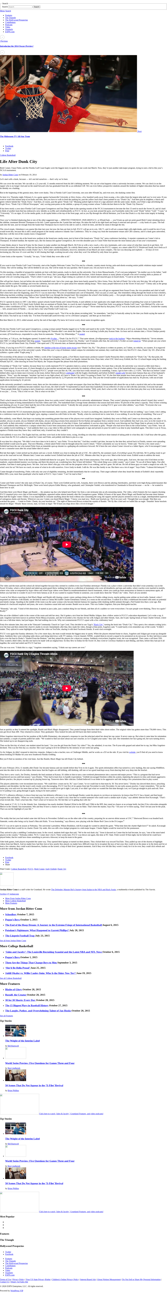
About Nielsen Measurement (109, 1279)
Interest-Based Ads (88, 1279)
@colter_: (54, 338)
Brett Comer (39, 869)
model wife (120, 373)
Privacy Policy (19, 1279)
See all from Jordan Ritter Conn (13, 941)
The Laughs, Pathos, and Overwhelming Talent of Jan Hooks (38, 1010)
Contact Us (4, 1282)
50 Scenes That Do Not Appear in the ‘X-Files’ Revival (34, 1085)
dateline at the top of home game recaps (60, 348)
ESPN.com (9, 32)
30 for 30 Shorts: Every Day (20, 1000)
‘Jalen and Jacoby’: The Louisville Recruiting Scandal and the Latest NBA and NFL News (54, 952)
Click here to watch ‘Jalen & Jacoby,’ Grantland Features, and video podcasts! (71, 1114)
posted (82, 334)
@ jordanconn (13, 894)
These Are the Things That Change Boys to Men (31, 962)
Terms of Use (5, 1279)
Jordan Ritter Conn (10, 175)
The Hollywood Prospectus (16, 20)
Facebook (9, 146)
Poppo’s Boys (12, 919)
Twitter (8, 148)
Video (7, 27)
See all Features (6, 1016)
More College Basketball (15, 901)
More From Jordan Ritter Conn (18, 898)
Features (8, 15)
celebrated (70, 373)
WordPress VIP (16, 1291)
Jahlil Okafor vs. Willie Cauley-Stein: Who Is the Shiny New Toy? (40, 973)
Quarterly (9, 29)
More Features (11, 903)
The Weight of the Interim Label (22, 1040)
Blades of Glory (14, 989)
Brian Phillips (13, 1090)
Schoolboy (11, 914)
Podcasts (8, 25)
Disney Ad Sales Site (19, 1282)
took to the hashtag (117, 338)
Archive (3, 894)
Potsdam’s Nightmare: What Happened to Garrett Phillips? (37, 930)
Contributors (10, 22)
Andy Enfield (50, 869)
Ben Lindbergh (14, 1068)
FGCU (30, 869)
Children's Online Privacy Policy (65, 1279)
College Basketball (8, 155)
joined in (137, 341)
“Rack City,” (98, 624)
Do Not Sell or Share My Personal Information (141, 1279)
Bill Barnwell (13, 1046)
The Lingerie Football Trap (20, 935)
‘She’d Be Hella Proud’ (18, 967)
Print (7, 151)
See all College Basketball (11, 978)
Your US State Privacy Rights (38, 1279)
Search (5, 7)
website (132, 752)
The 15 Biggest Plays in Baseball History (27, 1005)
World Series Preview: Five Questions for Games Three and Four (39, 1063)
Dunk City (62, 869)
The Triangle (10, 18)
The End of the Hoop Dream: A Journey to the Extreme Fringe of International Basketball (53, 925)
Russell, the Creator (16, 994)
